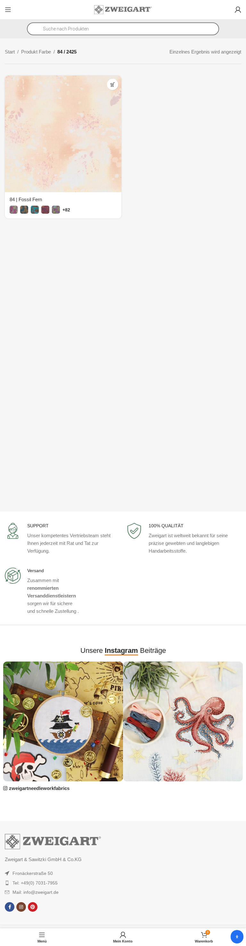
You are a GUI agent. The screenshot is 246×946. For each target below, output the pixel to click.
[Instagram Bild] (63, 721)
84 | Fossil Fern (26, 199)
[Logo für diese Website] (123, 9)
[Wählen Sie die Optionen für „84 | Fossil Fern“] (112, 84)
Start (10, 51)
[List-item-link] (53, 873)
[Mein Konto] (238, 9)
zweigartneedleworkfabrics (39, 788)
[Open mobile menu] (8, 9)
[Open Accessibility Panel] (237, 936)
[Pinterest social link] (32, 907)
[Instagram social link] (21, 907)
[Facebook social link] (9, 907)
